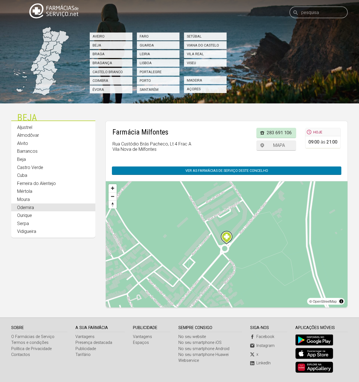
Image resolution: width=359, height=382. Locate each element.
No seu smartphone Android (203, 348)
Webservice (188, 360)
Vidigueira (26, 231)
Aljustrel (24, 127)
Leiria (145, 54)
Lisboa (146, 63)
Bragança (102, 63)
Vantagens (85, 336)
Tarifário (83, 354)
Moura (23, 199)
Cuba (22, 175)
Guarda (147, 45)
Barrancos (27, 151)
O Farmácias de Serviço (32, 336)
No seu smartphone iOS (200, 342)
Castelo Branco (108, 72)
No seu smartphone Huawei (203, 354)
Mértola (24, 191)
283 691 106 (279, 132)
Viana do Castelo (203, 45)
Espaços (141, 342)
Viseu (191, 63)
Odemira (25, 207)
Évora (98, 89)
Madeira (194, 80)
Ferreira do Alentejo (36, 183)
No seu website (192, 336)
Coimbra (100, 80)
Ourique (24, 215)
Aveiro (99, 36)
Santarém (149, 89)
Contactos (20, 354)
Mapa (279, 145)
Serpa (23, 223)
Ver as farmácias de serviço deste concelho (226, 170)
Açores (194, 89)
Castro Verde (30, 167)
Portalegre (151, 72)
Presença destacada (93, 342)
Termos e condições (30, 342)
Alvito (22, 143)
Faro (144, 36)
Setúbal (194, 36)
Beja (97, 45)
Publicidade (85, 348)
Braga (99, 54)
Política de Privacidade (31, 348)
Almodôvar (28, 135)
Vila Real (195, 54)
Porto (145, 80)
